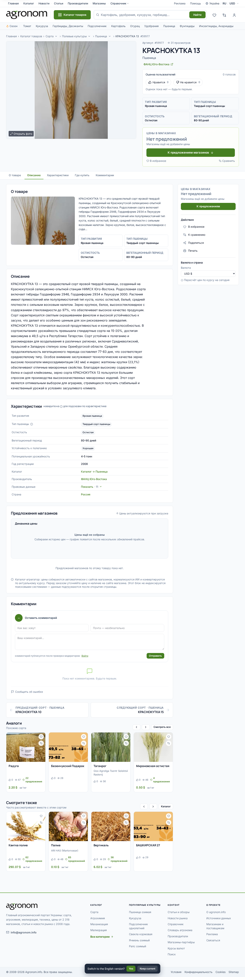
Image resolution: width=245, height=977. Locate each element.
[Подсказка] (31, 424)
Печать (193, 250)
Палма (55, 845)
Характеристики (58, 175)
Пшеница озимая (140, 912)
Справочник (118, 3)
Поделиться (196, 242)
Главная (13, 3)
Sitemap (234, 972)
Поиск (172, 954)
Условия (176, 972)
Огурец (135, 26)
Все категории (100, 936)
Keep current (147, 968)
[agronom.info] (26, 15)
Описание (34, 175)
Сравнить (228, 160)
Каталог (28, 3)
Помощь (195, 3)
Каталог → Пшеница (94, 471)
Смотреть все (162, 726)
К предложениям (208, 206)
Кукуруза (42, 26)
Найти (197, 14)
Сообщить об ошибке (29, 691)
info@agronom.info (24, 932)
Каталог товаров (31, 36)
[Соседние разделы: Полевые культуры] (89, 36)
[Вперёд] (145, 727)
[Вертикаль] (110, 826)
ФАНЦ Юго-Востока (94, 479)
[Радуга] (25, 747)
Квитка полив (18, 845)
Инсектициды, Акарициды (216, 26)
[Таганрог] (110, 747)
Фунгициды (187, 26)
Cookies (220, 972)
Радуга (14, 766)
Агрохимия (97, 918)
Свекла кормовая (140, 934)
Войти (85, 655)
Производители (78, 3)
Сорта (50, 36)
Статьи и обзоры (178, 912)
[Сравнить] (41, 743)
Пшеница (169, 26)
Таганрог (100, 766)
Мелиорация (98, 930)
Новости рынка (178, 918)
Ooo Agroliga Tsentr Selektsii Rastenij (111, 772)
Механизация (99, 924)
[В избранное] (41, 736)
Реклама (179, 3)
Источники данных (218, 918)
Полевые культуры (74, 36)
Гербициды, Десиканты (68, 26)
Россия (85, 494)
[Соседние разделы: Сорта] (56, 36)
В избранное (158, 160)
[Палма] (68, 826)
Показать (89, 486)
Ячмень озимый (139, 940)
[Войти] (234, 14)
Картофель (118, 26)
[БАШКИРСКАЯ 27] (153, 826)
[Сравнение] (224, 14)
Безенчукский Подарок (67, 766)
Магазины (99, 3)
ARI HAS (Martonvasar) (64, 850)
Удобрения (151, 26)
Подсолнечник (97, 26)
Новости (43, 3)
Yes (131, 968)
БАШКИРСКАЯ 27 (148, 845)
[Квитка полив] (25, 826)
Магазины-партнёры (181, 942)
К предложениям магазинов (188, 152)
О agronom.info (216, 912)
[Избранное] (214, 14)
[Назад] (136, 727)
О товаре (15, 175)
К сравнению (196, 234)
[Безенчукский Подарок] (68, 747)
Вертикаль (101, 845)
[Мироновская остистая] (153, 747)
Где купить (82, 175)
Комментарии (105, 175)
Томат (27, 26)
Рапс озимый (137, 946)
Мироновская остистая (152, 766)
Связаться (213, 940)
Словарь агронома (180, 930)
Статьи (58, 3)
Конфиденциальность (198, 972)
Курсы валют (176, 948)
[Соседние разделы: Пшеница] (109, 36)
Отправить (155, 655)
